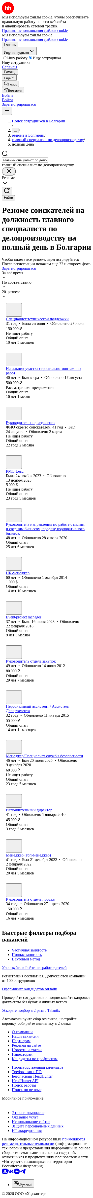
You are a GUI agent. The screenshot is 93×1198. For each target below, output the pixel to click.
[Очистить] (9, 171)
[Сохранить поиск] (7, 191)
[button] (7, 95)
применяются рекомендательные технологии (43, 1141)
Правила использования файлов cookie (35, 39)
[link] (10, 84)
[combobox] (25, 160)
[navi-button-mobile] (7, 111)
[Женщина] (14, 310)
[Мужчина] (14, 359)
